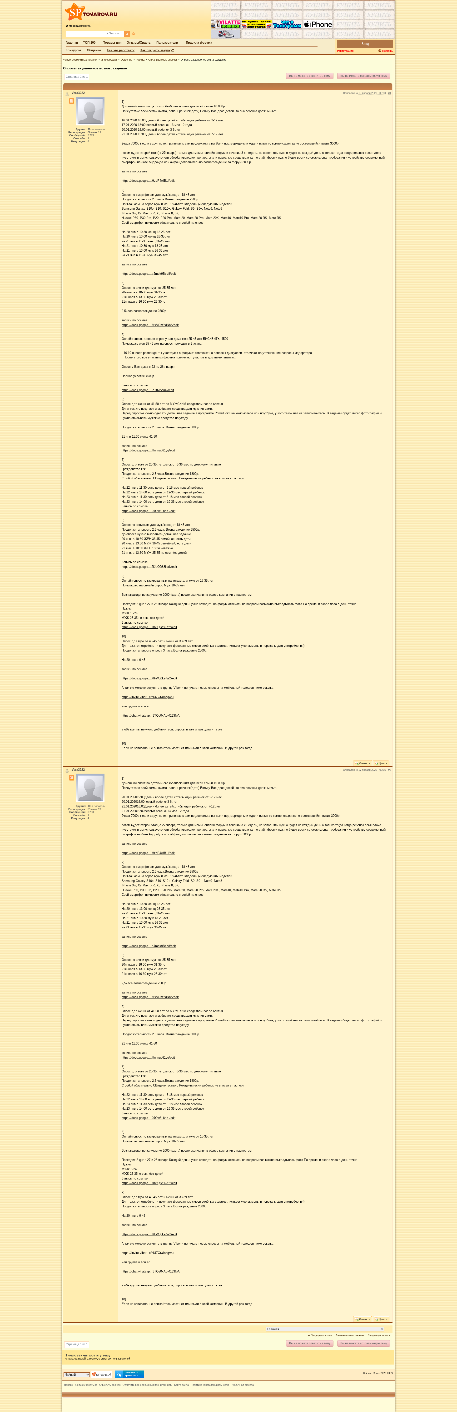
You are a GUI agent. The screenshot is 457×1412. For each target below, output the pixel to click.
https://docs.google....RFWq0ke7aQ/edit (149, 678)
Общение (94, 50)
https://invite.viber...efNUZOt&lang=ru (148, 697)
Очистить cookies (110, 1384)
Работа (140, 59)
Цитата (382, 763)
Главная (72, 42)
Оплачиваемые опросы (162, 59)
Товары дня (112, 42)
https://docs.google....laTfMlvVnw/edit (148, 390)
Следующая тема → (379, 1335)
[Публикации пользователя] (71, 101)
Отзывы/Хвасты (139, 42)
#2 (389, 769)
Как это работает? (120, 50)
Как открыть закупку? (157, 50)
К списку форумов (86, 1384)
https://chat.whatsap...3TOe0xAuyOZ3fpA (151, 715)
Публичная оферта (242, 1384)
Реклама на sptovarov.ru (132, 1374)
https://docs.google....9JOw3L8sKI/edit (148, 511)
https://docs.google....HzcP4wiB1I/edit (148, 180)
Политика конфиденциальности (210, 1384)
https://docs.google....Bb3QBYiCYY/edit (149, 627)
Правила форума (199, 42)
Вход (365, 44)
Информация (109, 59)
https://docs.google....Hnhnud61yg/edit (148, 450)
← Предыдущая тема (320, 1335)
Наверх (68, 1384)
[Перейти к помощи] (380, 51)
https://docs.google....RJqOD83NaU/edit (149, 567)
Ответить (364, 763)
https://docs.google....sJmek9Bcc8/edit (149, 273)
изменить (80, 25)
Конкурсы (73, 50)
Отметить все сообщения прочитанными (147, 1384)
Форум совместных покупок (80, 59)
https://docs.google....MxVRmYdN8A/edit (150, 325)
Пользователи (167, 42)
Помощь (387, 50)
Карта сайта (181, 1384)
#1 (389, 93)
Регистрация (345, 50)
